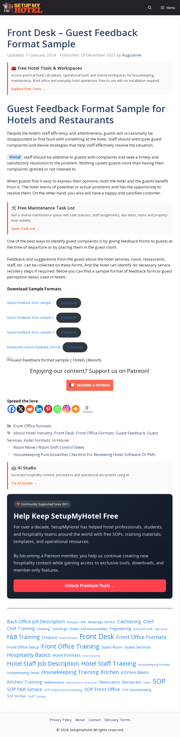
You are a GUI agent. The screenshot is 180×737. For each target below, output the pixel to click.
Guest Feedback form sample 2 (30, 317)
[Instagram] (66, 409)
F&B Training (23, 637)
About (80, 719)
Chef (148, 621)
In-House (60, 440)
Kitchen (110, 671)
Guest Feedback (130, 433)
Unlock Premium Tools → (90, 585)
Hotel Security (91, 655)
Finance (49, 637)
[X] (21, 409)
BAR (83, 622)
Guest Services (137, 647)
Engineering (120, 628)
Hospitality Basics (28, 654)
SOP (159, 680)
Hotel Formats (37, 440)
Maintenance (54, 682)
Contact (94, 719)
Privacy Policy (61, 719)
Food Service (68, 638)
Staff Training (36, 696)
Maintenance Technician (81, 682)
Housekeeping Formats (154, 665)
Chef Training (21, 628)
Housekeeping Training (70, 672)
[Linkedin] (39, 409)
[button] (149, 7)
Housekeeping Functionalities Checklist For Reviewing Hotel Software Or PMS (84, 454)
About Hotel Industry (32, 433)
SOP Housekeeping (136, 690)
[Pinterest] (48, 409)
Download (68, 303)
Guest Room (111, 647)
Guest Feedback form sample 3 (30, 332)
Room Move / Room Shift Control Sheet (48, 447)
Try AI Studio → (24, 483)
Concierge (60, 629)
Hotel (15, 157)
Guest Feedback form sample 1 (30, 303)
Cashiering (129, 621)
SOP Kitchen (16, 696)
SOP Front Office (102, 689)
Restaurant (131, 682)
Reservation (109, 682)
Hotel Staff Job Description (43, 663)
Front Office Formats (32, 426)
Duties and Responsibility (89, 629)
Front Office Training (70, 646)
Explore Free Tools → (28, 89)
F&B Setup (161, 629)
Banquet (73, 622)
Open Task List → (25, 228)
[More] (75, 409)
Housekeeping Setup (23, 672)
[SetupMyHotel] (22, 7)
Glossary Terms (117, 719)
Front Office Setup (23, 647)
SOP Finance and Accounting (63, 690)
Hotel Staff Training (108, 663)
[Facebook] (12, 409)
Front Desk (64, 433)
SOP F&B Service (24, 689)
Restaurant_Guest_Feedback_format (33, 347)
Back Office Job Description (36, 621)
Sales (146, 682)
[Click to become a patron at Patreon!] (89, 391)
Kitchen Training (24, 682)
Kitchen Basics (135, 672)
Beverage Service (101, 621)
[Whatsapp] (57, 409)
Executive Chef (142, 629)
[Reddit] (30, 409)
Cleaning (43, 629)
